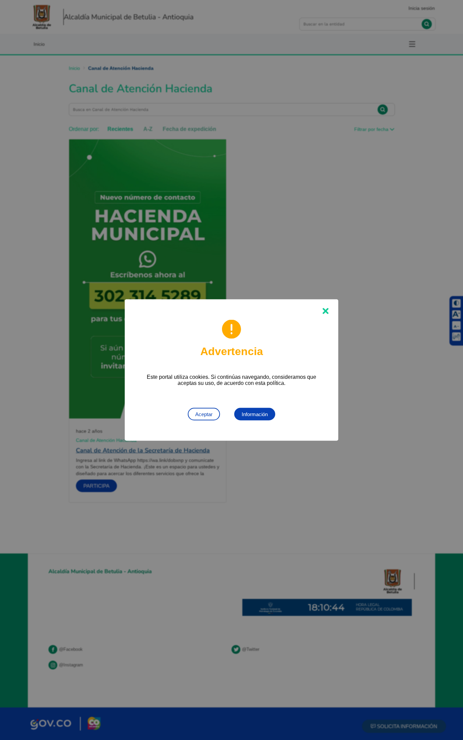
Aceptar (204, 414)
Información (255, 414)
